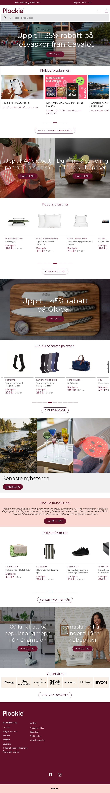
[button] (99, 10)
